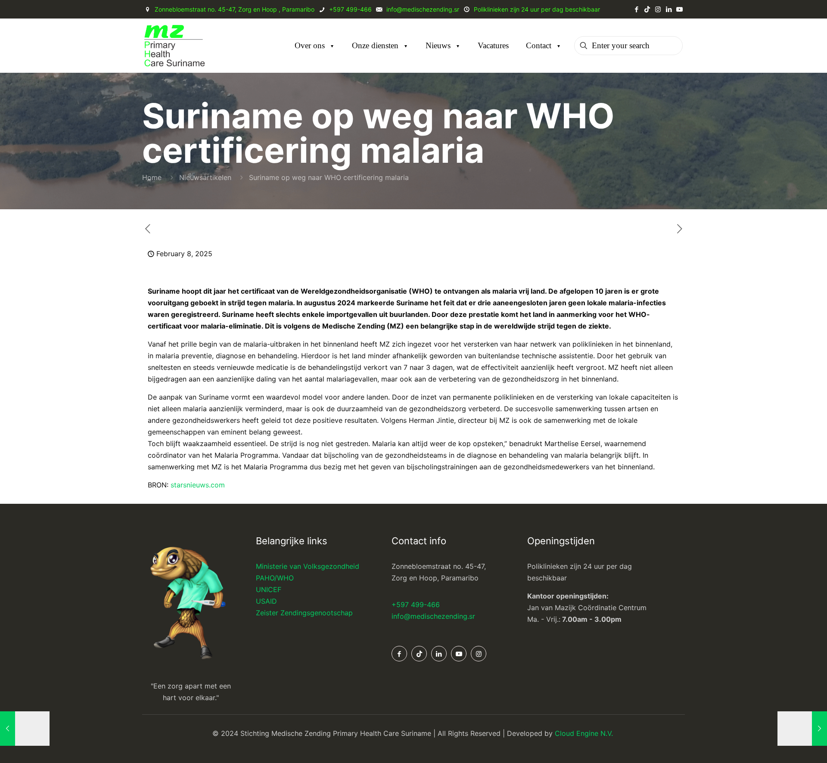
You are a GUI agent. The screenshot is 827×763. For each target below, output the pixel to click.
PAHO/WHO (275, 578)
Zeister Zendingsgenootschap (304, 612)
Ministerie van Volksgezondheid (307, 566)
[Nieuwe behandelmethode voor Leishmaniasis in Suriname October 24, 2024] (25, 728)
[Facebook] (636, 9)
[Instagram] (658, 9)
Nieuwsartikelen (205, 177)
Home (152, 177)
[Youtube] (679, 9)
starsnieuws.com (198, 485)
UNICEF (268, 589)
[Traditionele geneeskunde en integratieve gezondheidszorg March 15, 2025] (802, 728)
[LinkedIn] (668, 9)
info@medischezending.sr (433, 616)
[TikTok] (647, 9)
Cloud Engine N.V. (585, 733)
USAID (266, 601)
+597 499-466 (416, 604)
